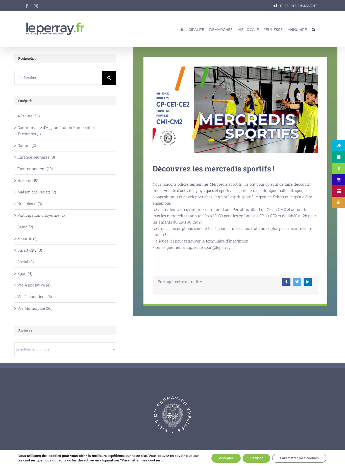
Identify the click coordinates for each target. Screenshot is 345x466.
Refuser (256, 458)
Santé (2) (25, 226)
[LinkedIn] (307, 281)
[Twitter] (297, 281)
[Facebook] (286, 281)
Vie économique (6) (34, 296)
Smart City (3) (29, 250)
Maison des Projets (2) (36, 191)
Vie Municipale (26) (35, 308)
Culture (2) (26, 145)
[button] (313, 29)
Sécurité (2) (27, 238)
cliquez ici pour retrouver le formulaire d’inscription (202, 240)
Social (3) (25, 261)
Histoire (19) (27, 180)
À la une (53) (28, 115)
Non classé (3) (29, 203)
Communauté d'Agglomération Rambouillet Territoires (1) (56, 130)
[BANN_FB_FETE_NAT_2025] (235, 68)
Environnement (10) (35, 168)
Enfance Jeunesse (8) (36, 157)
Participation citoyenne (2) (41, 215)
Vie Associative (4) (34, 284)
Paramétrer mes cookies (299, 458)
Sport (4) (25, 273)
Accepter (226, 458)
